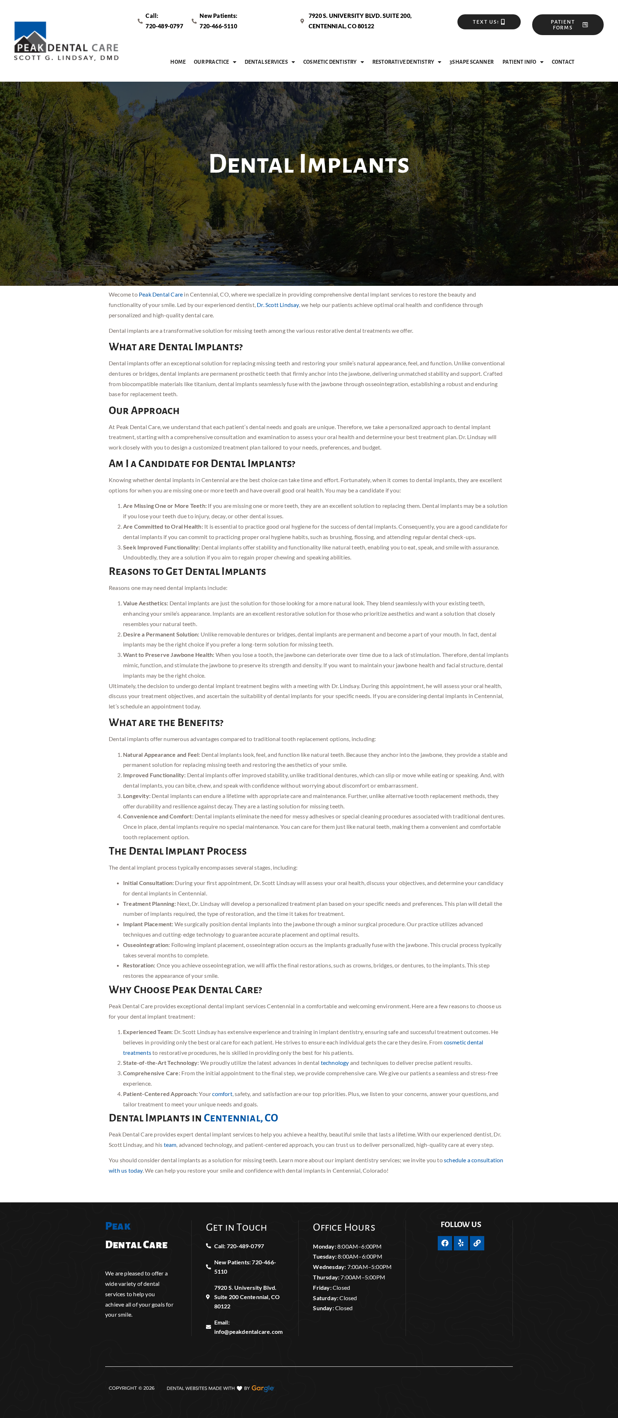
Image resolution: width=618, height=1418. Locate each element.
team (169, 1144)
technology (334, 1062)
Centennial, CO (240, 1118)
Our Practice (211, 62)
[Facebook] (445, 1243)
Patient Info (519, 62)
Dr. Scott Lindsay (277, 304)
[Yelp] (461, 1243)
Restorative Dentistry (403, 62)
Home (178, 62)
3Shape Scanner (472, 62)
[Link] (477, 1243)
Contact (563, 62)
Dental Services (266, 62)
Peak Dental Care (160, 294)
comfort (221, 1093)
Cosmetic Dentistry (330, 62)
